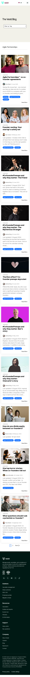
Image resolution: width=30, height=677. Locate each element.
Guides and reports (7, 609)
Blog (3, 643)
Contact (4, 648)
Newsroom (5, 646)
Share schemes (6, 590)
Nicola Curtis (8, 433)
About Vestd (5, 638)
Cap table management (8, 587)
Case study (18, 197)
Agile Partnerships (15, 97)
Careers (4, 640)
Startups (5, 97)
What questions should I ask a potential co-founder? (15, 517)
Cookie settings (15, 671)
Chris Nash (8, 84)
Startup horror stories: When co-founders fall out (14, 469)
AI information (6, 617)
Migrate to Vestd (6, 597)
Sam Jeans (8, 134)
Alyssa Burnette (9, 475)
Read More (24, 102)
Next (16, 545)
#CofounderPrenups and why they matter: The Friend (15, 176)
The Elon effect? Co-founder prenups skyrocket (14, 278)
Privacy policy (6, 671)
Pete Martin (8, 522)
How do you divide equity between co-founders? (14, 427)
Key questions (6, 629)
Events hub (5, 612)
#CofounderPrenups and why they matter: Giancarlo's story (13, 378)
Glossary (4, 614)
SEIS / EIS (5, 592)
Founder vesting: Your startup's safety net (12, 128)
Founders (5, 99)
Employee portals (7, 595)
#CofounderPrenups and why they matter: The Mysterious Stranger (13, 227)
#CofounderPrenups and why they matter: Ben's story (13, 329)
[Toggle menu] (27, 2)
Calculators (5, 606)
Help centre (5, 626)
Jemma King (8, 182)
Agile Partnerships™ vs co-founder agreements (14, 78)
